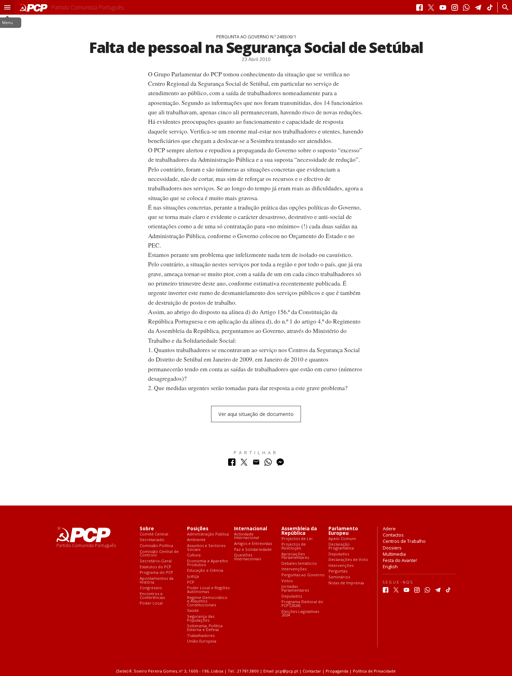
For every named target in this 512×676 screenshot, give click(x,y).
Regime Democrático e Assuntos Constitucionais (207, 601)
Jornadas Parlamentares (295, 588)
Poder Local (151, 603)
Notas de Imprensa (346, 583)
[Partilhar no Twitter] (244, 464)
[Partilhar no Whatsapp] (268, 464)
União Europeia (201, 641)
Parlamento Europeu (343, 531)
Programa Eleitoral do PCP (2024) (302, 603)
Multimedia (394, 554)
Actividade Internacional (246, 536)
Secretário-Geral (156, 561)
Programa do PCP (156, 573)
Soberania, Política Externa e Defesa (205, 627)
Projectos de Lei (296, 539)
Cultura (194, 555)
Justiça (193, 576)
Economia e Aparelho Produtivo (207, 563)
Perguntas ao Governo (303, 575)
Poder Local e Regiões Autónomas (208, 589)
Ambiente (196, 540)
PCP (190, 582)
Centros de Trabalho (404, 541)
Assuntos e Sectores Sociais (206, 547)
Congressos (151, 588)
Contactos (393, 535)
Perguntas (337, 571)
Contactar (312, 671)
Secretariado (152, 540)
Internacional (250, 528)
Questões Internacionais (247, 557)
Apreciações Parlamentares (295, 556)
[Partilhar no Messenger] (280, 464)
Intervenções (294, 569)
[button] (7, 7)
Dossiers (392, 548)
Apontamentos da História (156, 580)
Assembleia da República (299, 531)
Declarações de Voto (348, 560)
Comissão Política (156, 546)
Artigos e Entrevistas (253, 544)
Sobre (147, 528)
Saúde (193, 611)
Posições (197, 528)
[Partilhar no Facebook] (231, 464)
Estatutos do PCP (155, 567)
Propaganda (337, 671)
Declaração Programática (341, 546)
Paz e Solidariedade (253, 550)
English (390, 566)
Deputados (291, 596)
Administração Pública (208, 534)
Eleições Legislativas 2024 (300, 613)
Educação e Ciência (205, 570)
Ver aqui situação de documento (256, 414)
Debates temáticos (299, 563)
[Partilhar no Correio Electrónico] (256, 464)
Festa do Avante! (400, 560)
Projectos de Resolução (293, 546)
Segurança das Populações (200, 618)
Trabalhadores (201, 636)
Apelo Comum (342, 539)
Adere (389, 528)
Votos (287, 581)
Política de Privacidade (374, 671)
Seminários (339, 577)
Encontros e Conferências (152, 595)
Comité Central (154, 534)
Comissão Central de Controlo (159, 553)
